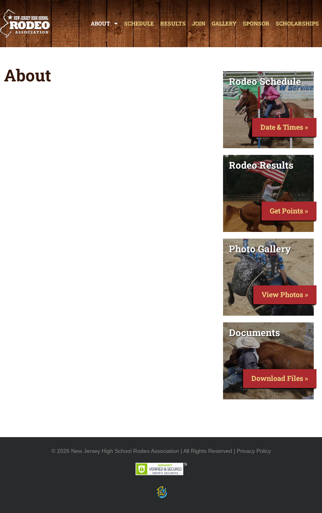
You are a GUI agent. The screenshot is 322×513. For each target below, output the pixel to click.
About (100, 23)
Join (198, 23)
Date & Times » (284, 127)
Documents (254, 332)
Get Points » (289, 210)
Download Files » (279, 378)
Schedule (139, 23)
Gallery (224, 23)
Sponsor (256, 23)
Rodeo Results (261, 165)
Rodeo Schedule (265, 81)
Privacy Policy (254, 451)
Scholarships (297, 23)
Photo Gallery (260, 249)
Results (173, 23)
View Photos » (285, 294)
